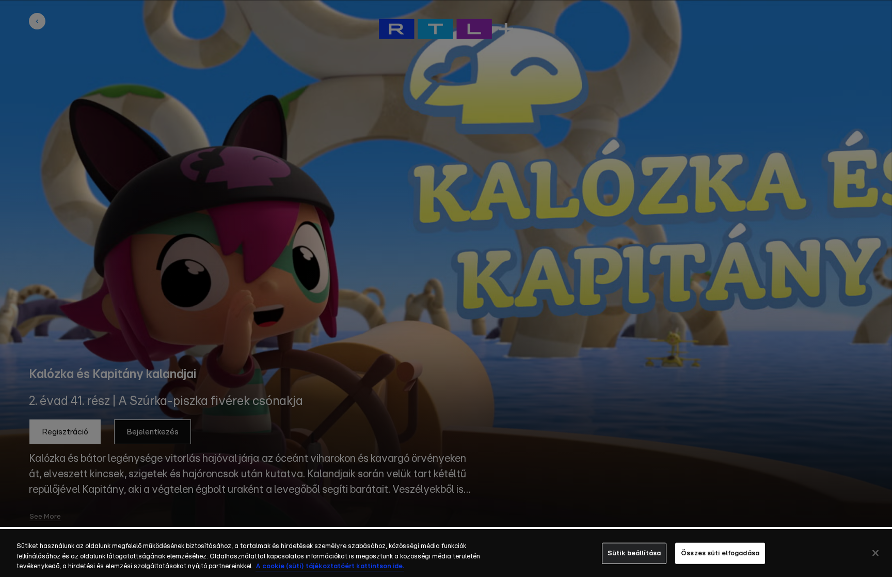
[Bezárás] (875, 552)
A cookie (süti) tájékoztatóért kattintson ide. (330, 566)
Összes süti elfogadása (720, 553)
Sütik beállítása (634, 553)
